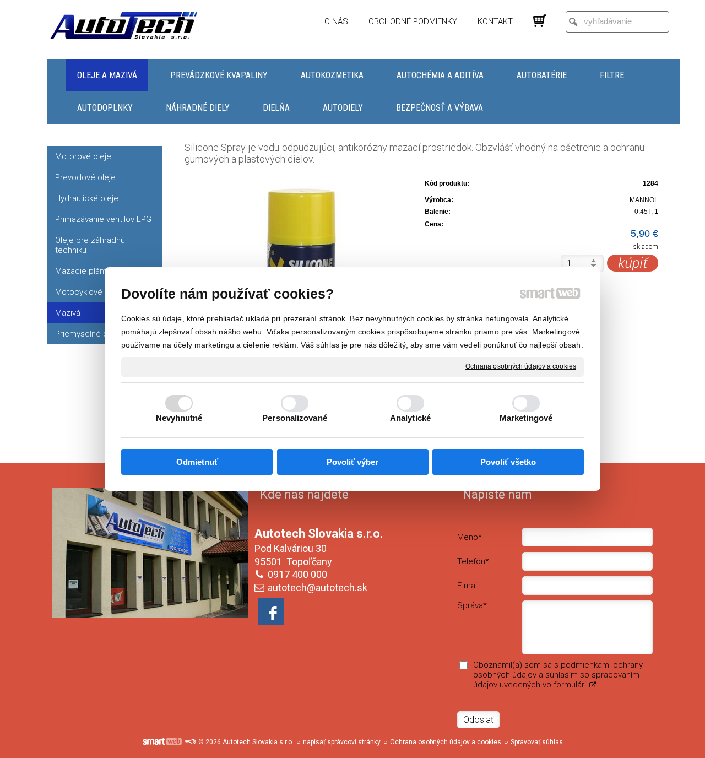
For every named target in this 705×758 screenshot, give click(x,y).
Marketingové (526, 418)
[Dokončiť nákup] (540, 21)
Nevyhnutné (179, 418)
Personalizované (294, 418)
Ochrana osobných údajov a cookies (520, 366)
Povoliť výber (352, 462)
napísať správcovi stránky (342, 742)
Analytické (410, 418)
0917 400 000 (297, 574)
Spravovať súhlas (537, 742)
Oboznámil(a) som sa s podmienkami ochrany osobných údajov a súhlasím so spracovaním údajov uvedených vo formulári (558, 675)
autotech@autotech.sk (317, 587)
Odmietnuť (197, 462)
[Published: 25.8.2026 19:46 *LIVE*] (190, 742)
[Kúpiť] (632, 263)
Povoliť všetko (508, 462)
